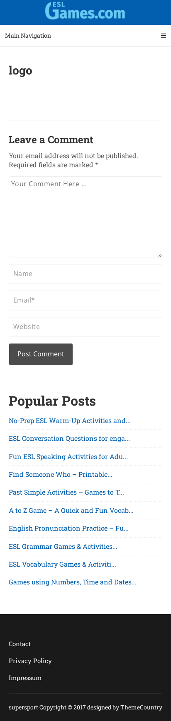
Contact (20, 643)
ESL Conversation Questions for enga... (69, 438)
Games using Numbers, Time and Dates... (73, 581)
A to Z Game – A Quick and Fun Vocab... (71, 510)
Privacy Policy (30, 660)
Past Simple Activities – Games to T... (66, 492)
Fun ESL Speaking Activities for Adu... (68, 456)
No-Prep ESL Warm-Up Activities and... (70, 420)
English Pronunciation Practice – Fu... (69, 528)
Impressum (25, 677)
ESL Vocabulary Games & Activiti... (62, 564)
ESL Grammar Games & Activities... (63, 546)
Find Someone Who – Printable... (60, 474)
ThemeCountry (141, 707)
